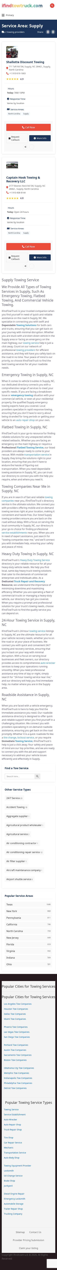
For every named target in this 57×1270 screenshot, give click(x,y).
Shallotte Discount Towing (25, 62)
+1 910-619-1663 (18, 73)
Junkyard (8, 1185)
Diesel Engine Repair (14, 1193)
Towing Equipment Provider (17, 1165)
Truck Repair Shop (13, 1129)
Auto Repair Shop (12, 1124)
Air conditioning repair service (24, 852)
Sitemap (20, 1232)
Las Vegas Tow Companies (17, 1032)
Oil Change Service (13, 1175)
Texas (28, 904)
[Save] (31, 147)
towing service (31, 343)
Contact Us (35, 1232)
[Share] (25, 147)
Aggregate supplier (17, 816)
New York (28, 911)
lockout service (25, 737)
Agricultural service (17, 834)
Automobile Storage (13, 1203)
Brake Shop (9, 1180)
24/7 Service (14, 798)
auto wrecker (47, 663)
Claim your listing (28, 1248)
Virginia (28, 951)
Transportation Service (15, 1152)
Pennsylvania (28, 917)
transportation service (36, 454)
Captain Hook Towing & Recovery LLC (23, 179)
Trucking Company (13, 1213)
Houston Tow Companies (16, 1008)
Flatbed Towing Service (30, 447)
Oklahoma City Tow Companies (19, 1068)
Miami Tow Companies (15, 1019)
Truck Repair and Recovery (29, 581)
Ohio (28, 964)
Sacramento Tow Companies (18, 1055)
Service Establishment (15, 1114)
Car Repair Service (13, 1142)
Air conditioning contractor (22, 843)
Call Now (30, 127)
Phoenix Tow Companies (16, 1026)
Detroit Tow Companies (15, 1088)
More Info (41, 138)
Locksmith (9, 1170)
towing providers (25, 350)
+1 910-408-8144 (18, 192)
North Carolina (14, 113)
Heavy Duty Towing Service (35, 560)
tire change (10, 737)
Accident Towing (16, 807)
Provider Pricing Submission (28, 1240)
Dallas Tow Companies (15, 1013)
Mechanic (8, 1147)
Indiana (28, 957)
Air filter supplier (16, 861)
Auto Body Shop (11, 1157)
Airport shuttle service (19, 879)
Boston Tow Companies (15, 1060)
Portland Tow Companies (16, 1045)
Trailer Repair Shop (13, 1208)
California (28, 924)
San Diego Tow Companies (17, 1037)
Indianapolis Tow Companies (18, 1078)
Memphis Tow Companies (16, 1073)
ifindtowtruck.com (22, 6)
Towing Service (23, 741)
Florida (28, 944)
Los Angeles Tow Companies (18, 1003)
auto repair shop (25, 420)
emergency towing (22, 395)
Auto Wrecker (10, 1119)
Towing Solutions (26, 325)
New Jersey (28, 937)
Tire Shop (8, 1137)
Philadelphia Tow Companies (18, 1083)
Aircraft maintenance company (24, 870)
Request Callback (15, 138)
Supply (26, 113)
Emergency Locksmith (14, 1198)
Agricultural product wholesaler (24, 825)
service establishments (14, 532)
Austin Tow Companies (15, 1050)
